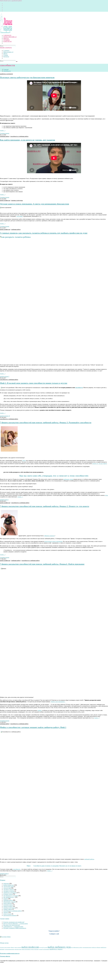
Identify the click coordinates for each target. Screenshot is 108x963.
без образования (46, 949)
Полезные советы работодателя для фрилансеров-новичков (27, 77)
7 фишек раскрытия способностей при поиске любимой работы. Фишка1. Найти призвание (42, 564)
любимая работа (4, 136)
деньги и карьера (17, 947)
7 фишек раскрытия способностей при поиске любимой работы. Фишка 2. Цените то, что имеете (44, 506)
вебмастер (94, 947)
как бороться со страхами (10, 895)
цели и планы (7, 914)
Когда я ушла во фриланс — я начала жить (15, 923)
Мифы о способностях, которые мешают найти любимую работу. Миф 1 (33, 727)
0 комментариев (4, 133)
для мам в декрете (8, 889)
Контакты (6, 56)
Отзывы (5, 55)
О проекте (6, 50)
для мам (40, 949)
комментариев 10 (5, 416)
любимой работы (89, 859)
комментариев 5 (4, 376)
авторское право (18, 949)
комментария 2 (4, 499)
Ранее (24, 460)
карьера (5, 898)
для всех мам (7, 888)
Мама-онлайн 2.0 (8, 52)
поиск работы (7, 903)
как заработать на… (9, 897)
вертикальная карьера (87, 947)
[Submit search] (16, 61)
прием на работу (8, 906)
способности (79, 387)
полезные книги (8, 904)
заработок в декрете (55, 949)
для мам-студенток (8, 891)
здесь (106, 495)
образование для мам (9, 901)
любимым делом (68, 479)
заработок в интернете (6, 74)
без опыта (45, 947)
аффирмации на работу (78, 947)
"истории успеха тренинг (5, 947)
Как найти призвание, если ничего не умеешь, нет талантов (27, 140)
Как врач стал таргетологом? (11, 925)
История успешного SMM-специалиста (14, 928)
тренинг (5, 912)
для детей (41, 947)
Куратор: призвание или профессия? (13, 922)
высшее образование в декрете (28, 949)
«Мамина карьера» (49, 535)
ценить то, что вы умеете (99, 463)
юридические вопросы (9, 915)
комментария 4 (4, 873)
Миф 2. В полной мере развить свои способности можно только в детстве (33, 383)
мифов (40, 710)
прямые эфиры (7, 909)
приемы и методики (17, 200)
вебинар (12, 947)
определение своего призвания (53, 541)
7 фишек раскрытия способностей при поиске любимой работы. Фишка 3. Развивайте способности (45, 422)
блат (72, 947)
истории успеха (7, 894)
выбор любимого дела (59, 947)
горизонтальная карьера (9, 949)
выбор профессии (5, 200)
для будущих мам (8, 886)
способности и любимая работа (19, 136)
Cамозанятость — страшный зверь (13, 926)
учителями (19, 216)
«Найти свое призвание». (58, 701)
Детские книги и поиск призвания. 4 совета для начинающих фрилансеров (34, 204)
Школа (5, 53)
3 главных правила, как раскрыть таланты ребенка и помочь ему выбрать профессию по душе (43, 233)
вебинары (6, 883)
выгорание (36, 949)
